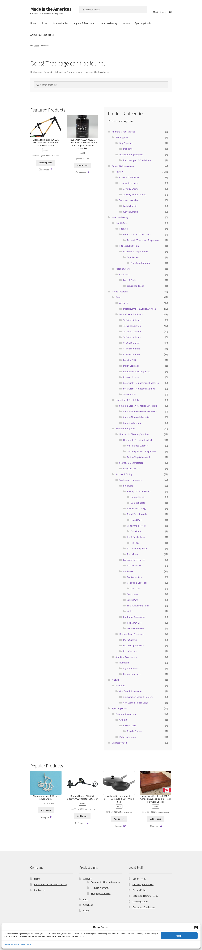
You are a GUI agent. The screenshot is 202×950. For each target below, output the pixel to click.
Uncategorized (119, 742)
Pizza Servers (130, 651)
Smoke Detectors (132, 422)
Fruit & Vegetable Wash (139, 457)
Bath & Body (129, 280)
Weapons (120, 685)
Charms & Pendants (129, 177)
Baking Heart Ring (136, 508)
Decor (118, 297)
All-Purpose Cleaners (137, 445)
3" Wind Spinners (131, 342)
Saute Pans (132, 599)
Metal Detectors (127, 736)
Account (87, 878)
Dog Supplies (125, 143)
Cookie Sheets (138, 502)
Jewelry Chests (130, 188)
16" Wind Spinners (132, 337)
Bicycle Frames (134, 731)
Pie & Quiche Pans (136, 537)
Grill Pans (136, 588)
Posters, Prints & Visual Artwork (139, 308)
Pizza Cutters (130, 639)
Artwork (123, 302)
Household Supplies (125, 428)
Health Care (121, 223)
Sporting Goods (143, 23)
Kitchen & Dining (123, 474)
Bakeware (128, 485)
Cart (85, 899)
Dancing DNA (129, 360)
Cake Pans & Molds (136, 525)
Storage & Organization (131, 462)
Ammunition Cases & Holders (138, 696)
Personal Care (122, 268)
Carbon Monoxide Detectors (137, 417)
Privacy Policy (26, 944)
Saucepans (132, 594)
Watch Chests (130, 205)
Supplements (134, 257)
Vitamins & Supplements (135, 251)
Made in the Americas (50, 9)
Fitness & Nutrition (129, 245)
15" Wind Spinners (132, 331)
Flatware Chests (131, 468)
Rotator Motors (131, 377)
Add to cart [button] (82, 165)
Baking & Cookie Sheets (139, 491)
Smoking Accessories (126, 656)
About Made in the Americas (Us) (50, 884)
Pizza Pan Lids (134, 565)
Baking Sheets (138, 497)
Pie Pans (135, 542)
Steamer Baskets (135, 628)
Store (44, 23)
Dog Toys (127, 148)
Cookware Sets (134, 577)
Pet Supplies (121, 137)
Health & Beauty (109, 23)
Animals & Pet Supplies (42, 34)
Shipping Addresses (100, 893)
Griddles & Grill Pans (137, 582)
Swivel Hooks (129, 394)
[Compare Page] (51, 169)
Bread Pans (136, 519)
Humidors (124, 662)
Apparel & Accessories (84, 23)
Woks (129, 611)
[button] (196, 927)
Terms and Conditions (143, 907)
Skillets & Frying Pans (138, 605)
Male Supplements (140, 262)
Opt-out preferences (11, 944)
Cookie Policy (139, 878)
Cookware (128, 571)
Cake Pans (136, 531)
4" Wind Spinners (131, 348)
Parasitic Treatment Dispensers (143, 240)
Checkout (88, 904)
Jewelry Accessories (129, 183)
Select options (45, 162)
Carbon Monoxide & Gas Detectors (140, 411)
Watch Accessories (128, 200)
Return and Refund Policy (145, 895)
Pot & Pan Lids (134, 622)
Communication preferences (105, 882)
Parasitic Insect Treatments (137, 234)
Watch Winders (130, 211)
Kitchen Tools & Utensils (131, 634)
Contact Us (39, 890)
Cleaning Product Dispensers (141, 451)
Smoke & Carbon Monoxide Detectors (138, 405)
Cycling (123, 719)
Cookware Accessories (134, 616)
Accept (179, 935)
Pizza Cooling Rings (137, 548)
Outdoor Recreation (125, 713)
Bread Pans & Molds (137, 514)
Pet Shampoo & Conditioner (137, 160)
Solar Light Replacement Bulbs (139, 388)
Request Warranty (100, 887)
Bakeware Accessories (134, 559)
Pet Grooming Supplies (131, 154)
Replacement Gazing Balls (136, 371)
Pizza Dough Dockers (133, 645)
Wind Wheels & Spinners (131, 314)
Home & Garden (60, 23)
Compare (45, 169)
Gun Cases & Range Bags (135, 702)
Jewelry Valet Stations (134, 194)
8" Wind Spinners (131, 354)
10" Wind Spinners (132, 320)
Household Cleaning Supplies (134, 434)
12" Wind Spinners (132, 325)
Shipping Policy (140, 901)
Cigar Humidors (131, 668)
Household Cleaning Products (138, 440)
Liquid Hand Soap (135, 285)
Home (33, 23)
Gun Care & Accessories (130, 691)
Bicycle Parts (129, 725)
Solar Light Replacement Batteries (141, 382)
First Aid (123, 228)
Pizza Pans (132, 554)
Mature (126, 23)
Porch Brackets (131, 365)
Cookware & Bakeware (130, 479)
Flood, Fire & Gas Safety (127, 399)
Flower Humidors (131, 674)
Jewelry (119, 171)
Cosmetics (124, 274)
